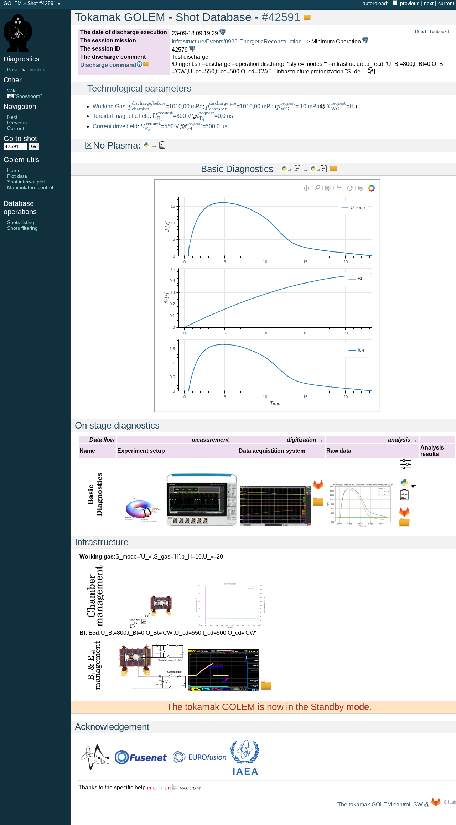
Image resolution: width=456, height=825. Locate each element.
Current (15, 128)
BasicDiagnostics (26, 69)
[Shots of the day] (222, 33)
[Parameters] (405, 468)
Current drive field (115, 126)
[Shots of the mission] (364, 41)
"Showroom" (28, 96)
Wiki (11, 90)
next (429, 3)
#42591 (281, 17)
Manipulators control (30, 187)
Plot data (17, 176)
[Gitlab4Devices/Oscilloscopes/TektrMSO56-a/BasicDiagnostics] (318, 488)
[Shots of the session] (191, 50)
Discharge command (108, 65)
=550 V (159, 126)
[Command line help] (139, 65)
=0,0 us (215, 116)
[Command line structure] (145, 65)
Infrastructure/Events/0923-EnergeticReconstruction (237, 41)
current (446, 3)
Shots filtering (22, 228)
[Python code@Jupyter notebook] (146, 145)
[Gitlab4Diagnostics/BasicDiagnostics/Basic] (404, 515)
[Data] (318, 505)
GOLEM (13, 3)
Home (14, 170)
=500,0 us (206, 126)
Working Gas (109, 106)
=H (340, 106)
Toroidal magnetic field (121, 116)
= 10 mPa (298, 106)
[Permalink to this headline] (305, 17)
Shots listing (20, 222)
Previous (17, 122)
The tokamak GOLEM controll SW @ (384, 804)
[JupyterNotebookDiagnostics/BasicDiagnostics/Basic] (404, 486)
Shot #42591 (41, 3)
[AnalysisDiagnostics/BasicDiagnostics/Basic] (404, 498)
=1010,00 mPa (165, 106)
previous (409, 3)
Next (12, 117)
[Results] (162, 145)
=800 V (171, 116)
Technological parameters (139, 88)
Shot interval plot (26, 182)
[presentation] (147, 106)
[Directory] (404, 526)
